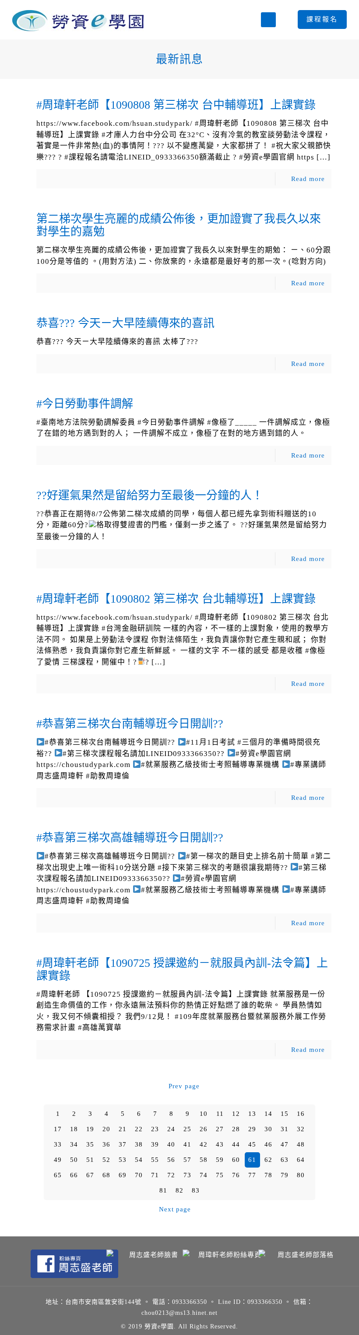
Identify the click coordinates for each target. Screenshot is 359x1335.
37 (123, 1144)
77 (252, 1175)
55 (155, 1159)
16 (301, 1113)
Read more (308, 178)
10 (204, 1113)
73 (187, 1175)
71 (155, 1175)
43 (220, 1144)
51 (90, 1159)
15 (285, 1113)
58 (204, 1159)
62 (268, 1159)
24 (171, 1129)
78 (268, 1175)
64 (301, 1159)
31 (285, 1129)
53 (123, 1159)
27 (220, 1129)
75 (220, 1175)
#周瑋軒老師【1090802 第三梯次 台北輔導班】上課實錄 (176, 599)
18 (74, 1129)
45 (252, 1144)
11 (220, 1113)
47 (285, 1144)
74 (204, 1175)
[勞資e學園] (78, 19)
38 (139, 1144)
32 (301, 1129)
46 (268, 1144)
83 (196, 1190)
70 (139, 1175)
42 (204, 1144)
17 (58, 1129)
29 (252, 1129)
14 (268, 1113)
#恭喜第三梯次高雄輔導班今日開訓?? (129, 837)
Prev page (184, 1086)
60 (236, 1159)
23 (155, 1129)
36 (106, 1144)
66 (74, 1175)
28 (236, 1129)
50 (74, 1159)
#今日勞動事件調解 (84, 404)
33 (58, 1144)
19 (90, 1129)
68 (106, 1175)
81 (163, 1190)
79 (285, 1175)
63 (285, 1159)
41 (187, 1144)
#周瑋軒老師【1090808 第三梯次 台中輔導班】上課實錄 (176, 105)
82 (179, 1190)
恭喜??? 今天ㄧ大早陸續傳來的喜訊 (125, 323)
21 (123, 1129)
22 (139, 1129)
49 (58, 1159)
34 (74, 1144)
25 (187, 1129)
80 (301, 1175)
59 (220, 1159)
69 (123, 1175)
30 (268, 1129)
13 (252, 1113)
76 (236, 1175)
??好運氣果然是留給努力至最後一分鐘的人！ (149, 495)
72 (171, 1175)
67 (90, 1175)
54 (139, 1159)
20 (106, 1129)
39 (155, 1144)
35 (90, 1144)
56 (171, 1159)
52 (106, 1159)
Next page (175, 1209)
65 (58, 1175)
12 (236, 1113)
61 (252, 1159)
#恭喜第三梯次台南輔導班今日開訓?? (129, 723)
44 (236, 1144)
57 (187, 1159)
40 (171, 1144)
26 (204, 1129)
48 (301, 1144)
